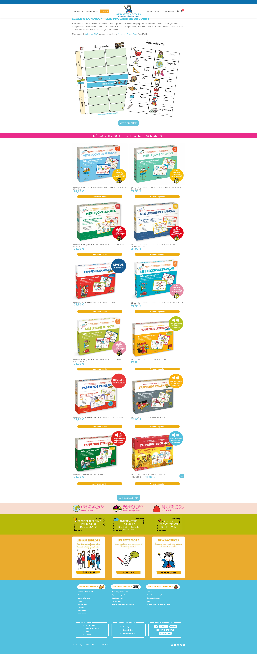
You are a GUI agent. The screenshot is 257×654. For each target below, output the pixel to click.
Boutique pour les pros (120, 592)
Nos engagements (129, 633)
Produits (78, 11)
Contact (88, 635)
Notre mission (128, 630)
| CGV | (87, 645)
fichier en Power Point (127, 34)
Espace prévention (153, 598)
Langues (81, 607)
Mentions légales (79, 645)
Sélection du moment (85, 592)
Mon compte (90, 625)
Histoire (80, 601)
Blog (148, 601)
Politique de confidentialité (99, 645)
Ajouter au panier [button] (99, 196)
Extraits (149, 592)
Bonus (149, 11)
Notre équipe (127, 627)
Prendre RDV (116, 601)
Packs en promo (83, 595)
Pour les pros (82, 614)
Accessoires (82, 611)
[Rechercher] (177, 11)
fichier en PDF (91, 34)
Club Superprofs (117, 598)
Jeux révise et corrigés (155, 595)
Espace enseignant (118, 595)
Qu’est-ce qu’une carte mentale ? (158, 604)
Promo (105, 11)
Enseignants (92, 11)
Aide (157, 11)
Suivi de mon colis (92, 628)
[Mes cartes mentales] (128, 11)
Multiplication (82, 604)
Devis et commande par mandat (123, 604)
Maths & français (84, 598)
